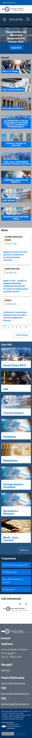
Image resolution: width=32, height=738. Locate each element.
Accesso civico (9, 589)
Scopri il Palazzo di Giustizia (16, 144)
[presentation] (20, 603)
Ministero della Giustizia (9, 3)
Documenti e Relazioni (10, 512)
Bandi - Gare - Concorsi (11, 538)
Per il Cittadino (10, 71)
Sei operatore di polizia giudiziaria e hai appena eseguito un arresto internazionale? (16, 124)
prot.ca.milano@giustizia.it (13, 683)
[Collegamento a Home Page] (16, 9)
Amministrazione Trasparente (15, 564)
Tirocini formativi (13, 413)
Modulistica (10, 461)
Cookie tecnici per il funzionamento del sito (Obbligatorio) (13, 726)
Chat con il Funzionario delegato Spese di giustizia (16, 163)
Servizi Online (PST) (14, 365)
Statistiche (9, 437)
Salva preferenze (8, 734)
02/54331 (5, 670)
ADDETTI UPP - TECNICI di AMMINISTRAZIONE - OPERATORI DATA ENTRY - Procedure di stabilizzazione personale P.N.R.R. (15, 286)
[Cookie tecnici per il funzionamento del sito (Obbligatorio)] (4, 726)
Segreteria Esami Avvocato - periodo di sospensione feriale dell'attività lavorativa (15, 255)
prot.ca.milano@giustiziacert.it (15, 693)
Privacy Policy (20, 734)
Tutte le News (22, 334)
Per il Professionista (13, 90)
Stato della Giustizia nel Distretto (12, 581)
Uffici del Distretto (12, 108)
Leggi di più (16, 47)
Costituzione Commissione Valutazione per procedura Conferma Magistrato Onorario (15, 316)
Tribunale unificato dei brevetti (16, 181)
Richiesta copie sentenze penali (16, 218)
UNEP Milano (8, 200)
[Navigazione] (4, 19)
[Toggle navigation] (2, 24)
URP (5, 389)
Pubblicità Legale (10, 572)
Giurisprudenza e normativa (13, 485)
